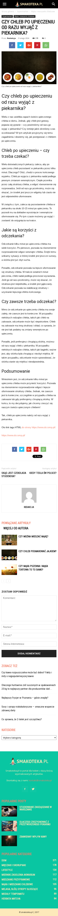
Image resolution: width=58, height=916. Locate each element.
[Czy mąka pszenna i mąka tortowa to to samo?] (9, 569)
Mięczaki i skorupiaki (14, 865)
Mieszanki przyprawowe (16, 879)
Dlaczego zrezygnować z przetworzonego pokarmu (34, 823)
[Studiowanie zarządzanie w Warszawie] (9, 811)
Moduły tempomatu (13, 893)
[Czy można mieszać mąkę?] (9, 540)
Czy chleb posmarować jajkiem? (37, 551)
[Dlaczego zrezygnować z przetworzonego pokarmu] (9, 826)
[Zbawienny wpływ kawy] (9, 841)
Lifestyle (7, 870)
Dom (4, 860)
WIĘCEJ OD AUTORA (15, 528)
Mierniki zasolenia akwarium (18, 874)
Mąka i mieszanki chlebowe (24, 16)
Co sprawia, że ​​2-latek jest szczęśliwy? (22, 719)
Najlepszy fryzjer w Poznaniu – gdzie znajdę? (25, 697)
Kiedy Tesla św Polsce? (42, 472)
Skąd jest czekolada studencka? (14, 474)
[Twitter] (33, 789)
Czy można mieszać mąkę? (33, 536)
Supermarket (7, 16)
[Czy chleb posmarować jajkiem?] (9, 555)
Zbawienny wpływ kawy (33, 836)
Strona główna (8, 11)
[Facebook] (25, 789)
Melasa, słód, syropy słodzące (20, 889)
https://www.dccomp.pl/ (13, 435)
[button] (53, 4)
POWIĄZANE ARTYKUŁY (16, 523)
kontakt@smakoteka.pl (40, 780)
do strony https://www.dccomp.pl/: (39, 427)
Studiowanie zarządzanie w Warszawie (35, 808)
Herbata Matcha (11, 898)
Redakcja (11, 38)
